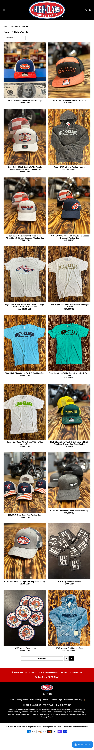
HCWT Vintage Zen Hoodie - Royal (69, 648)
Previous (42, 658)
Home (5, 26)
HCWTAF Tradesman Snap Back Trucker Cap (69, 511)
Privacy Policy (22, 700)
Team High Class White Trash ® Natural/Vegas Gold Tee (69, 306)
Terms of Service (50, 700)
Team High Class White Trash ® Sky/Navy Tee (24, 373)
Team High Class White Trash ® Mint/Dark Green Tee (69, 374)
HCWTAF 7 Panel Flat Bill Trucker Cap (69, 100)
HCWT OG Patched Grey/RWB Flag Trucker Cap (24, 582)
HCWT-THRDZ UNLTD (19, 727)
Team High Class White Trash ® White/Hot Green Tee (25, 443)
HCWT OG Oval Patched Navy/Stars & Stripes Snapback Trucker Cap (69, 237)
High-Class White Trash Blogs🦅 (72, 700)
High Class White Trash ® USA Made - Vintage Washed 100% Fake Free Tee (24, 306)
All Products (14, 26)
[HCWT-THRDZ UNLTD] (47, 10)
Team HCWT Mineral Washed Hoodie (69, 167)
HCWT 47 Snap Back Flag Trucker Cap (24, 515)
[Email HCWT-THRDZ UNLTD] (43, 695)
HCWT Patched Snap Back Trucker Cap (24, 100)
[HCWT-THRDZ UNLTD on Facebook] (47, 695)
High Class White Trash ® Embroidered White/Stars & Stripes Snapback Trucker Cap (25, 237)
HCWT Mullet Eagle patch (25, 648)
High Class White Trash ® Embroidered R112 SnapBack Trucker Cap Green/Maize (69, 443)
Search (11, 700)
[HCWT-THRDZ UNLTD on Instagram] (50, 695)
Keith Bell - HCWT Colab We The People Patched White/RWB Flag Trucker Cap (25, 168)
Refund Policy (35, 700)
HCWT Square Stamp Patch (69, 582)
